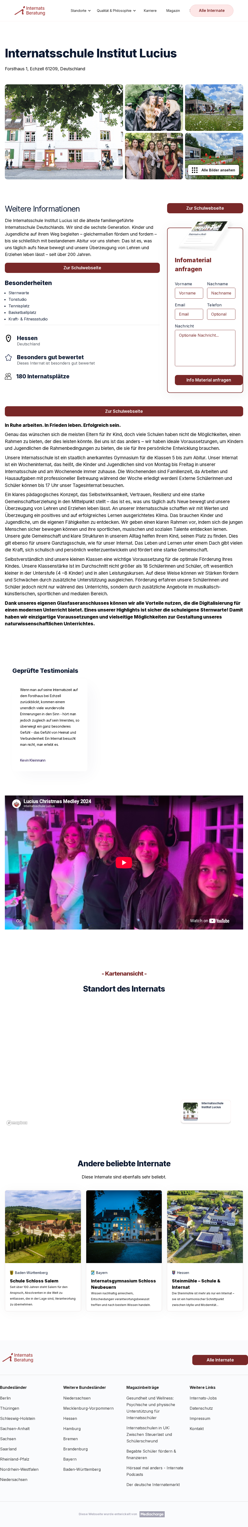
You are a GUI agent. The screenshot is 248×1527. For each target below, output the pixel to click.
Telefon (214, 304)
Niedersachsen (13, 1479)
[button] (81, 10)
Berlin (5, 1398)
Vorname (183, 283)
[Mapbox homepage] (17, 1123)
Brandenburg (75, 1449)
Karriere (150, 10)
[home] (30, 10)
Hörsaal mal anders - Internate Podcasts (154, 1471)
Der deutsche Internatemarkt (153, 1484)
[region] (124, 1066)
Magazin (173, 10)
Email (180, 304)
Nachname (217, 283)
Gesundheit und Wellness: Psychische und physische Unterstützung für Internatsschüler (150, 1408)
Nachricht (184, 326)
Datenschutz (201, 1408)
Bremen (70, 1438)
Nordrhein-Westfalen (19, 1469)
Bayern (70, 1459)
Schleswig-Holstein (17, 1418)
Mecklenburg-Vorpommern (88, 1408)
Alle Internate (212, 10)
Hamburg (72, 1428)
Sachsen (8, 1438)
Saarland (8, 1449)
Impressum (200, 1418)
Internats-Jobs (203, 1398)
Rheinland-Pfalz (14, 1459)
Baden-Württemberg (82, 1469)
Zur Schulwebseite (82, 267)
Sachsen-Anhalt (15, 1428)
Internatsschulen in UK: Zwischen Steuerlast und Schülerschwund (149, 1434)
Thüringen (9, 1408)
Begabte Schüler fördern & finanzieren (151, 1454)
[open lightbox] (64, 131)
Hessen (70, 1418)
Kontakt (197, 1428)
